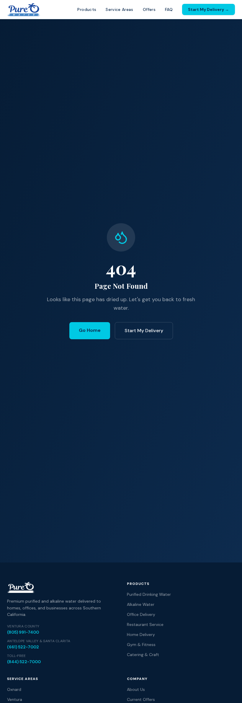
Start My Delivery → (208, 9)
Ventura (14, 699)
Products (86, 9)
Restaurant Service (145, 624)
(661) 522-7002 (23, 647)
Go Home (90, 330)
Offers (149, 9)
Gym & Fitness (141, 644)
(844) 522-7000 (24, 661)
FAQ (169, 9)
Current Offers (141, 699)
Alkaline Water (140, 604)
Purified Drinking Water (149, 594)
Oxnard (14, 689)
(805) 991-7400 (23, 632)
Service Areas (119, 9)
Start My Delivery (144, 330)
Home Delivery (141, 634)
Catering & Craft (143, 654)
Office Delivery (141, 614)
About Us (136, 689)
